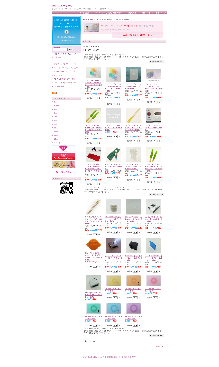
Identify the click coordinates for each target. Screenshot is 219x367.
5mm (55, 113)
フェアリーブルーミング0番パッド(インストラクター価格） (133, 86)
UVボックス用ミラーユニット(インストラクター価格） (153, 219)
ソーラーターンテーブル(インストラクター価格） (113, 258)
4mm (55, 109)
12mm (56, 132)
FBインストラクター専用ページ (64, 54)
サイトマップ (161, 13)
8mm (55, 124)
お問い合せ (146, 13)
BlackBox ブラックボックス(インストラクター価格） (133, 258)
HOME (85, 19)
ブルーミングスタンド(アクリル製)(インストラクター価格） (133, 166)
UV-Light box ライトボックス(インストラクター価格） (93, 295)
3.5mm (56, 106)
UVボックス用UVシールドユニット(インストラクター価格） (133, 219)
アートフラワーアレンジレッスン (66, 68)
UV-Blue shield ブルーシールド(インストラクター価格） (153, 258)
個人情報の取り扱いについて (93, 357)
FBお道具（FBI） (60, 57)
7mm (55, 120)
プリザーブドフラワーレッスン (65, 64)
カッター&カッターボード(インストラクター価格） (113, 166)
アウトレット (59, 75)
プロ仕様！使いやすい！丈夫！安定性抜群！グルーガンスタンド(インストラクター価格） (93, 168)
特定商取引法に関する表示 (117, 357)
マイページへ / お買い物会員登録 (108, 13)
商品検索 (57, 47)
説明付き (86, 46)
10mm (56, 128)
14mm (56, 135)
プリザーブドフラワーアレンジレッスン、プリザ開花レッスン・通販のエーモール (82, 9)
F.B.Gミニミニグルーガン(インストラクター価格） (113, 127)
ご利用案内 (131, 13)
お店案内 (133, 357)
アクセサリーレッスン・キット (65, 71)
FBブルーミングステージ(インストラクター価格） (153, 127)
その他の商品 (59, 86)
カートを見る (84, 13)
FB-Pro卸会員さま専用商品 (64, 79)
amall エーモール (62, 5)
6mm (55, 117)
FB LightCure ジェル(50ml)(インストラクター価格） (113, 219)
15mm (56, 139)
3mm (55, 102)
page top (159, 346)
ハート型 (57, 143)
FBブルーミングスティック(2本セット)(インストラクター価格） (133, 127)
